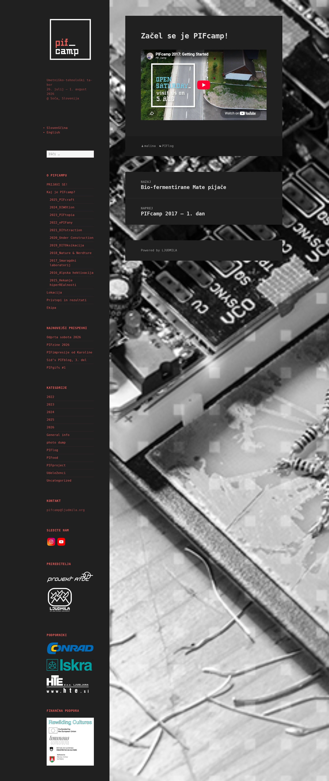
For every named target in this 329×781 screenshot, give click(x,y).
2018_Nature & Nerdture (71, 253)
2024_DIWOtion (62, 207)
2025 (50, 419)
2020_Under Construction (71, 238)
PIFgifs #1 (56, 367)
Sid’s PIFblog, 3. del (67, 360)
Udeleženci (56, 473)
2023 (50, 404)
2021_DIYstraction (66, 230)
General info (58, 435)
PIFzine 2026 (58, 345)
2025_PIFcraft (62, 200)
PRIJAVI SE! (57, 184)
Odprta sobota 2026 (64, 337)
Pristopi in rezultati (67, 300)
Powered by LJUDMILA (159, 250)
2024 (50, 412)
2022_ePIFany (61, 222)
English (53, 132)
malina (150, 146)
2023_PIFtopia (62, 215)
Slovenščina (57, 128)
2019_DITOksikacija (67, 245)
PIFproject (56, 465)
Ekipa (51, 308)
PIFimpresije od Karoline (69, 352)
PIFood (52, 458)
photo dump (56, 442)
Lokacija (54, 292)
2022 (50, 397)
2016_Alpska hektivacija (71, 273)
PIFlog (52, 450)
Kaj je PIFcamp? (61, 192)
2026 (50, 427)
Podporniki (57, 635)
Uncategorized (59, 480)
